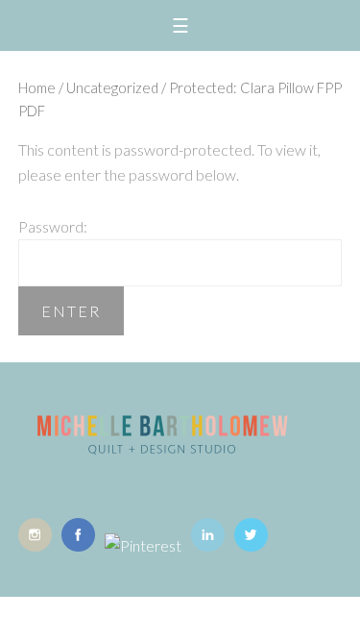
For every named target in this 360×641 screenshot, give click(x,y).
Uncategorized (112, 87)
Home (37, 87)
